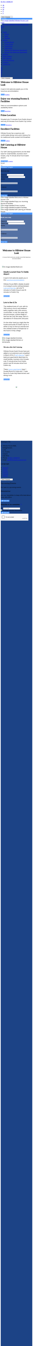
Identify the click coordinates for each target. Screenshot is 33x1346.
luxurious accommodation (15, 280)
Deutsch (5, 468)
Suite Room (8, 48)
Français (5, 474)
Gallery (8, 141)
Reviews (7, 38)
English (5, 470)
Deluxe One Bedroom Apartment (15, 50)
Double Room (9, 42)
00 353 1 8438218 (7, 2)
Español (5, 472)
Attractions (9, 125)
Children (4, 187)
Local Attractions (8, 60)
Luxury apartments (14, 369)
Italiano (5, 476)
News (6, 36)
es (3, 9)
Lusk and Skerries (9, 288)
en (3, 7)
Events (6, 34)
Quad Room (8, 46)
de (3, 5)
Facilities (5, 54)
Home (5, 32)
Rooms (5, 40)
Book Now (8, 111)
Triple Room (8, 44)
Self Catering (7, 58)
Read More (6, 296)
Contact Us (6, 64)
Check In (4, 175)
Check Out (4, 177)
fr (3, 11)
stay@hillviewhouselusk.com (16, 460)
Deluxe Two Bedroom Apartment (15, 52)
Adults (3, 179)
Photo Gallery (7, 56)
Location (6, 62)
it (1, 76)
